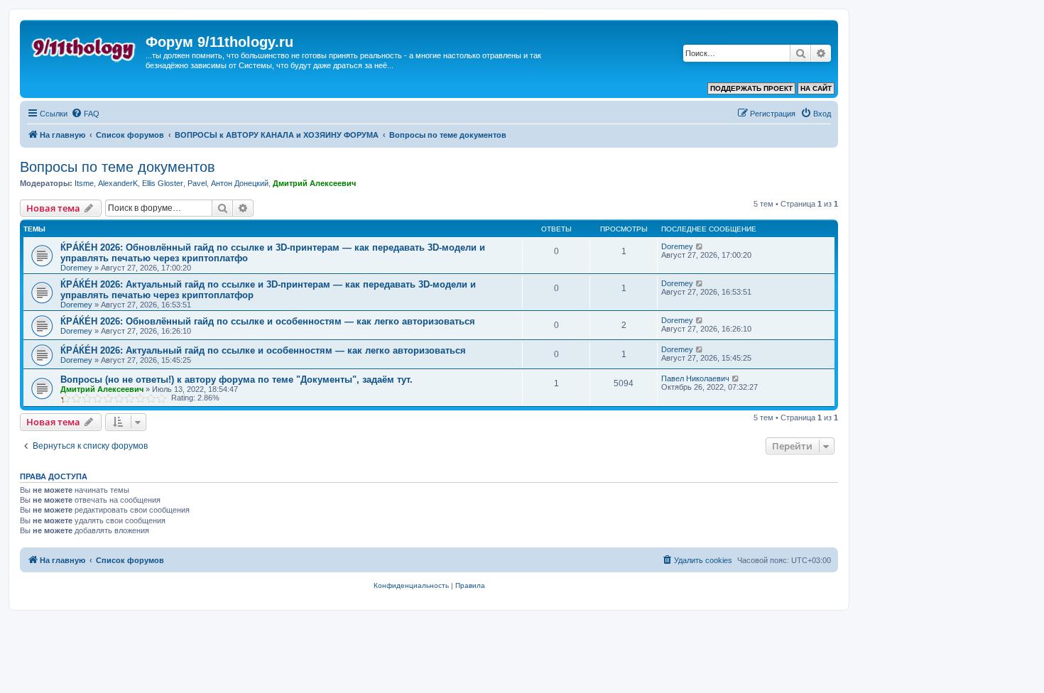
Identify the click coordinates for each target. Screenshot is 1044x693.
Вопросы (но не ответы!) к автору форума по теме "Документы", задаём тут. (236, 379)
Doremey (76, 267)
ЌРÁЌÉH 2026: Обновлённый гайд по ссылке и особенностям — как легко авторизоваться (267, 321)
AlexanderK (118, 183)
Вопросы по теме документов (117, 167)
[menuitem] (85, 113)
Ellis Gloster (162, 183)
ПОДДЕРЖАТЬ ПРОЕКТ (751, 88)
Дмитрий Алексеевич (314, 183)
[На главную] (84, 46)
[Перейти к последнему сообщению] (700, 246)
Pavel (197, 183)
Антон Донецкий (239, 183)
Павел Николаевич (695, 378)
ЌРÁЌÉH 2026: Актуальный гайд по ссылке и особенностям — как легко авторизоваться (263, 350)
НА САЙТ (816, 88)
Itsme (84, 183)
